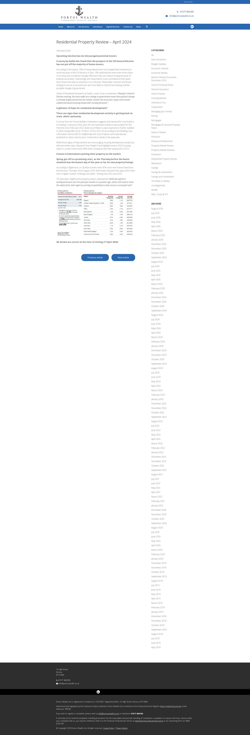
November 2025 (158, 248)
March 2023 (157, 390)
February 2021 (158, 501)
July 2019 (155, 585)
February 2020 (158, 554)
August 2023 (157, 368)
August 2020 (157, 527)
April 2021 (156, 492)
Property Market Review (162, 145)
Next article (123, 257)
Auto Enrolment (158, 59)
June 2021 (156, 483)
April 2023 (156, 385)
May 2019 (156, 594)
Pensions (155, 136)
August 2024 (157, 315)
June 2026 (156, 217)
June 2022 (156, 430)
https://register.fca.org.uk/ (170, 706)
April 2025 (156, 279)
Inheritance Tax (158, 102)
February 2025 (158, 288)
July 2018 (155, 638)
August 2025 (157, 261)
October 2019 (157, 572)
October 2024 (157, 306)
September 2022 (159, 416)
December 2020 (158, 510)
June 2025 (156, 270)
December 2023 (158, 350)
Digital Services (112, 27)
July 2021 (155, 478)
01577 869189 (64, 680)
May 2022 (156, 434)
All (152, 55)
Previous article (95, 257)
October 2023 (157, 359)
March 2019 (157, 603)
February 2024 (158, 341)
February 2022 (158, 447)
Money (154, 115)
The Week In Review (160, 181)
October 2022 (157, 412)
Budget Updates (158, 64)
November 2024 (158, 301)
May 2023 (156, 381)
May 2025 (156, 275)
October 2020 (157, 518)
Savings (154, 167)
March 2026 (157, 230)
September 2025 (159, 257)
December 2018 (158, 616)
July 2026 (155, 213)
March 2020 (157, 549)
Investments (157, 107)
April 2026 (156, 226)
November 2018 (158, 620)
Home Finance (158, 93)
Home (60, 27)
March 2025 (157, 284)
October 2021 (157, 465)
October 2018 (157, 625)
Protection (156, 154)
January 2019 (157, 611)
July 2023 (155, 372)
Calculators (97, 27)
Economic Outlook (159, 68)
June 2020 (156, 536)
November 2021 (158, 461)
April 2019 (156, 598)
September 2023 (159, 363)
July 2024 (155, 319)
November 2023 (158, 354)
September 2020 (159, 523)
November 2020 (158, 514)
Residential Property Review (164, 158)
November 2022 (158, 408)
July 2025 (155, 266)
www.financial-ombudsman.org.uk (149, 721)
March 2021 (157, 496)
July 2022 (155, 425)
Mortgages (156, 120)
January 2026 (157, 239)
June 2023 (156, 377)
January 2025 (157, 292)
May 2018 (156, 647)
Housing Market (158, 98)
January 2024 (157, 346)
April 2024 (156, 332)
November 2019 (158, 567)
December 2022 (158, 403)
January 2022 (157, 452)
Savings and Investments (162, 176)
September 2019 (159, 576)
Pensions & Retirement (162, 141)
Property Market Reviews (163, 150)
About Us (70, 27)
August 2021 (157, 474)
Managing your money (161, 111)
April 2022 (156, 439)
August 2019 (157, 580)
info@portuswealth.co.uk (68, 683)
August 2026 (157, 208)
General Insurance (160, 89)
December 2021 (158, 456)
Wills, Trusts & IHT (159, 194)
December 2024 (158, 297)
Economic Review (159, 72)
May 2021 (156, 487)
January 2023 (157, 399)
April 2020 (156, 545)
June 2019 (156, 589)
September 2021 (159, 470)
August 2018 (157, 634)
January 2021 (157, 505)
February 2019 (158, 607)
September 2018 (159, 629)
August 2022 (157, 421)
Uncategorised (158, 185)
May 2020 (156, 541)
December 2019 (158, 563)
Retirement (156, 163)
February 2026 (158, 235)
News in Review (158, 132)
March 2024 (157, 337)
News (138, 27)
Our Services (83, 27)
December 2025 (158, 244)
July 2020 (155, 532)
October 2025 (157, 253)
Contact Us (127, 27)
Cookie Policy (108, 728)
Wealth (154, 189)
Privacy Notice (122, 728)
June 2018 (156, 642)
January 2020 (157, 558)
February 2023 (158, 394)
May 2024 (156, 328)
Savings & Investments (161, 172)
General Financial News (162, 84)
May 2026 (156, 221)
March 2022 (157, 443)
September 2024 (159, 310)
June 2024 (156, 323)
